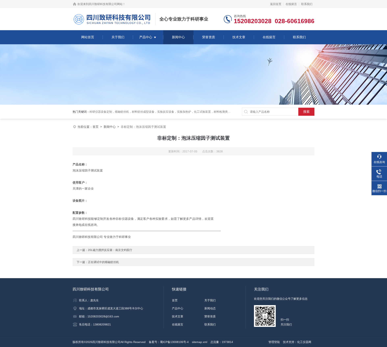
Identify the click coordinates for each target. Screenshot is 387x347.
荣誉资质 (208, 37)
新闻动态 (210, 308)
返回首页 (275, 4)
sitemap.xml (199, 342)
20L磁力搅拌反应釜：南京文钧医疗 (110, 250)
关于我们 (117, 37)
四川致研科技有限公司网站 (106, 4)
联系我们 (306, 4)
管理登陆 (274, 342)
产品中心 (145, 37)
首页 (96, 126)
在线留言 (291, 4)
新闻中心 (178, 37)
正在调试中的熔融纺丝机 (103, 262)
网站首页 (87, 37)
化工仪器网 (304, 342)
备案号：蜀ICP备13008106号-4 (169, 342)
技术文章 (238, 37)
